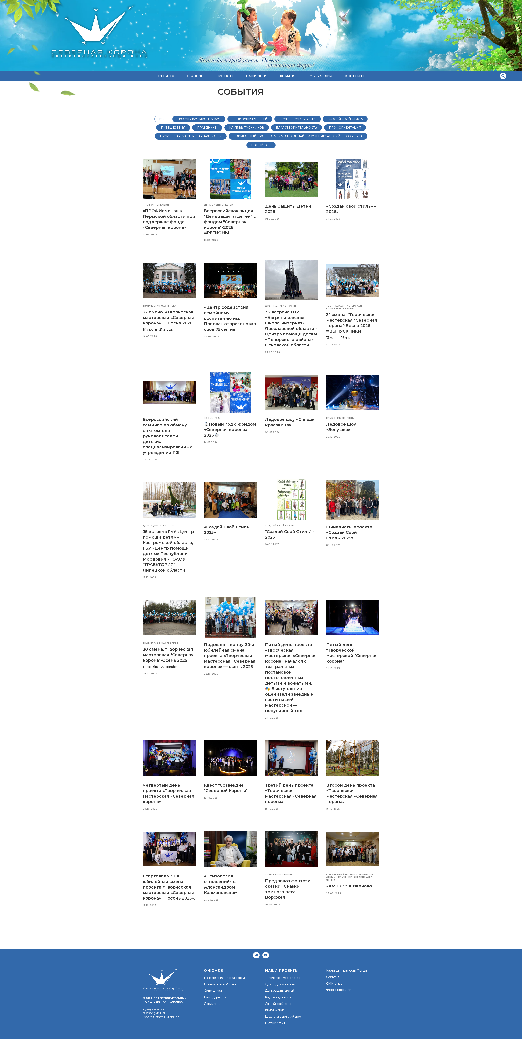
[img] (503, 76)
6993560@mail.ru (154, 1013)
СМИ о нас (334, 983)
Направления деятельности (224, 978)
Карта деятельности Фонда (346, 970)
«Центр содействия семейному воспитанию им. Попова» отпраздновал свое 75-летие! (230, 318)
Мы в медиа (321, 76)
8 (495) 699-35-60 (153, 1009)
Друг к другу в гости (297, 119)
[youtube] (265, 955)
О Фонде (195, 76)
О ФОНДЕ (213, 971)
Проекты (224, 76)
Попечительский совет (221, 984)
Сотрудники (213, 991)
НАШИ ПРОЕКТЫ (282, 971)
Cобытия (288, 76)
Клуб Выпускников (246, 127)
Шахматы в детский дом (283, 1016)
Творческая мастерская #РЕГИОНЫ (191, 136)
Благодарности (215, 997)
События (332, 977)
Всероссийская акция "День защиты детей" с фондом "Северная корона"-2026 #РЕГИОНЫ (230, 221)
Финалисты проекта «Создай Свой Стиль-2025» (349, 532)
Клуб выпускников (278, 997)
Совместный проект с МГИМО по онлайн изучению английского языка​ (298, 136)
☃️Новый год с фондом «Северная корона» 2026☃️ (230, 430)
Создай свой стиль (345, 119)
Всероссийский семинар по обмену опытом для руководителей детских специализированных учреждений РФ (167, 436)
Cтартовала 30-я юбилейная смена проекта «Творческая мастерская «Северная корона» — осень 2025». (169, 887)
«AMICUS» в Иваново (349, 886)
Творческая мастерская (198, 119)
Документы (212, 1004)
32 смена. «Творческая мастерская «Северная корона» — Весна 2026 (168, 317)
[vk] (256, 955)
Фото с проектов (338, 990)
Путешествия (173, 127)
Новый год (261, 145)
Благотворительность (296, 127)
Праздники (207, 127)
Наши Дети (256, 76)
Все (162, 119)
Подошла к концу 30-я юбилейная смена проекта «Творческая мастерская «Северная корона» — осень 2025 (229, 655)
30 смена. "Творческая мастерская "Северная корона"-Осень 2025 (168, 655)
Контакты (354, 76)
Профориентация (345, 127)
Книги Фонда (275, 1010)
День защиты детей (250, 119)
